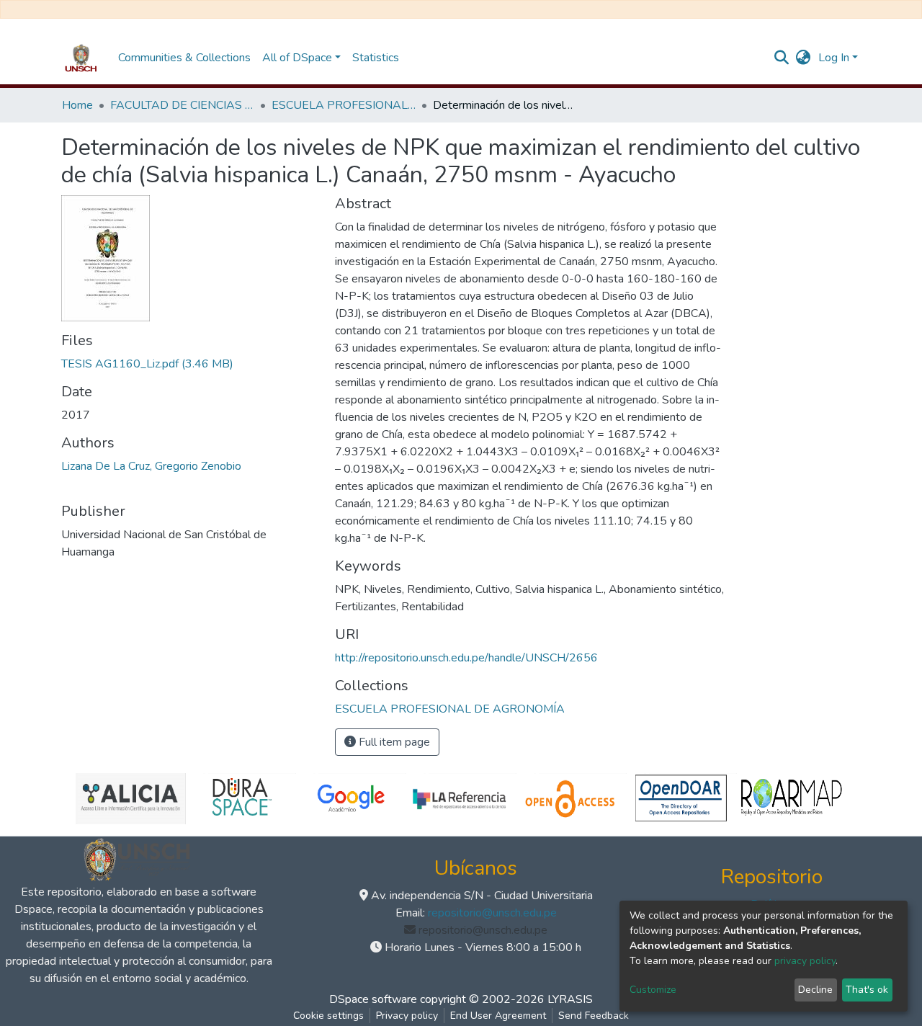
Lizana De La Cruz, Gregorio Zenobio (151, 466)
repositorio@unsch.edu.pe (492, 913)
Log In (833, 58)
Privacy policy (407, 1015)
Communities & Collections (184, 58)
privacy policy (805, 961)
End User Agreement (498, 1015)
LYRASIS (570, 999)
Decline (815, 989)
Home (77, 105)
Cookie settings (328, 1015)
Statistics (375, 58)
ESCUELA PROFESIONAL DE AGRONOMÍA (344, 105)
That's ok (867, 989)
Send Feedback (593, 1015)
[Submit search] (782, 57)
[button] (803, 57)
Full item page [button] (393, 742)
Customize (653, 989)
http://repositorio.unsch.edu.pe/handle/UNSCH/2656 (466, 658)
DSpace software (373, 999)
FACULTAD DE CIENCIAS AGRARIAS (182, 105)
